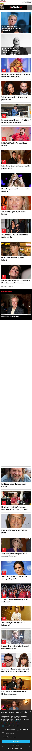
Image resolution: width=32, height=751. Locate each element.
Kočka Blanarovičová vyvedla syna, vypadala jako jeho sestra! (15, 167)
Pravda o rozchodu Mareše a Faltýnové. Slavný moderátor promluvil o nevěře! (16, 121)
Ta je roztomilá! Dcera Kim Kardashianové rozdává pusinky (14, 236)
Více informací (16, 720)
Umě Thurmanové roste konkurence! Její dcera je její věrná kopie (11, 28)
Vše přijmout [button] (16, 741)
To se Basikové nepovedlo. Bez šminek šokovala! (13, 213)
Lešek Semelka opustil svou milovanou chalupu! (13, 485)
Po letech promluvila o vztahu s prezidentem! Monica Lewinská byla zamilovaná (15, 282)
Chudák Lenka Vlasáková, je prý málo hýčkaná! (13, 259)
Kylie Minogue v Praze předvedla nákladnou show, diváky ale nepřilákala (15, 76)
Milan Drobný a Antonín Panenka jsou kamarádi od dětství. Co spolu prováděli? (14, 508)
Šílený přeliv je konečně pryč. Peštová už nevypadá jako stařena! (14, 555)
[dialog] (16, 730)
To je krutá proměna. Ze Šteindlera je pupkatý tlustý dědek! (11, 50)
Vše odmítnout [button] (16, 745)
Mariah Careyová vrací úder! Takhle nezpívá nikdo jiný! (15, 190)
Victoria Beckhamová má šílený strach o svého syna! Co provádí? (14, 578)
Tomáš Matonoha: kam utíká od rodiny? (10, 316)
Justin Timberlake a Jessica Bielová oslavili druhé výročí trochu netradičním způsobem (15, 670)
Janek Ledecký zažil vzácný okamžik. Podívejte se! (13, 624)
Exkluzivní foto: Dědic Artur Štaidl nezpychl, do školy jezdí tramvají (15, 647)
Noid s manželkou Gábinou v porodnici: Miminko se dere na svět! (13, 693)
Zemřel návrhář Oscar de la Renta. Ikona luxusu (14, 532)
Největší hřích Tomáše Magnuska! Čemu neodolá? (14, 144)
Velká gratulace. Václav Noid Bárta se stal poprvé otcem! (14, 98)
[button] (16, 723)
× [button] (30, 711)
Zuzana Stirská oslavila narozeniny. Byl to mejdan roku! (14, 601)
